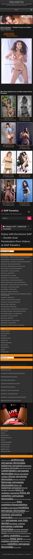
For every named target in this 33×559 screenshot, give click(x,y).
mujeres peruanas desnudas (11, 516)
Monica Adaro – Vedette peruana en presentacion (12, 325)
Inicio (16, 9)
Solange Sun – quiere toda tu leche (9, 393)
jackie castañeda (5, 502)
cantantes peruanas (25, 468)
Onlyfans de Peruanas (6, 342)
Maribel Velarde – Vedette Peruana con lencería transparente (15, 257)
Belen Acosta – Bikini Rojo (7, 318)
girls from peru (17, 499)
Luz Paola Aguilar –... (8, 144)
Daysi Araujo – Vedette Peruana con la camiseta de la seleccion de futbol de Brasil (16, 294)
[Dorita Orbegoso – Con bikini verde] (8, 106)
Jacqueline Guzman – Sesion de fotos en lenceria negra (14, 309)
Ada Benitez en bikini (6, 370)
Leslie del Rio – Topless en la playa (9, 315)
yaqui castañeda (17, 547)
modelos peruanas (9, 508)
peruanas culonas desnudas (12, 528)
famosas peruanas (19, 479)
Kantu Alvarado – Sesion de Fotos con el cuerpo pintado (14, 284)
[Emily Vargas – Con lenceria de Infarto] (8, 190)
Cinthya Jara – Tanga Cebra (7, 273)
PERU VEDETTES (16, 2)
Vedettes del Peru (5, 347)
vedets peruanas (27, 539)
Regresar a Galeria (9, 34)
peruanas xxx (24, 533)
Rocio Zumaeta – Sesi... (24, 174)
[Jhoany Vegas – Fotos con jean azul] (24, 190)
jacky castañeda (13, 502)
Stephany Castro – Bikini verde (8, 304)
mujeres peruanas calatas (17, 512)
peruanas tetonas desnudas (13, 533)
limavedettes (19, 504)
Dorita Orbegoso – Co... (8, 117)
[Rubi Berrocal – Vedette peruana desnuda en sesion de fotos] (8, 162)
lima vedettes (11, 503)
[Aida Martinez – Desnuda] (24, 133)
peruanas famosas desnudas (11, 531)
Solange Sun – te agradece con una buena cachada (13, 397)
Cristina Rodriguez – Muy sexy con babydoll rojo (12, 259)
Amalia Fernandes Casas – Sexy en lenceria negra (13, 282)
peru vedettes (12, 535)
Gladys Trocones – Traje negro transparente (11, 268)
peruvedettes (25, 536)
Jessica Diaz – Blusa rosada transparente (11, 264)
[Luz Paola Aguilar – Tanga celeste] (8, 133)
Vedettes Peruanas (5, 331)
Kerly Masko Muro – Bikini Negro (8, 306)
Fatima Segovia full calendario (8, 387)
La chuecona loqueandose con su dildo (10, 383)
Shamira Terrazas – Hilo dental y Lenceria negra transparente (15, 261)
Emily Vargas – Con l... (8, 202)
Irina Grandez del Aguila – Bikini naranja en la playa (13, 311)
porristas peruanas (5, 539)
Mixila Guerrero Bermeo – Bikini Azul (9, 291)
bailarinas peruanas (11, 465)
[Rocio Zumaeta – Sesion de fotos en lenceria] (24, 162)
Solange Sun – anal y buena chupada (10, 390)
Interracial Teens (5, 351)
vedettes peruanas (10, 541)
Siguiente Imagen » (12, 36)
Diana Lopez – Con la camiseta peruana (10, 302)
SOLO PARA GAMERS (6, 442)
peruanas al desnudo (19, 518)
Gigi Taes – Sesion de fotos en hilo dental (11, 299)
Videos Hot (6, 367)
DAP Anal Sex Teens (6, 338)
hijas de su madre (27, 499)
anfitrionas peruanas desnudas (13, 461)
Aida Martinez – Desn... (24, 145)
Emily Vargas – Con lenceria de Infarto (10, 287)
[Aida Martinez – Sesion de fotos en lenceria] (24, 106)
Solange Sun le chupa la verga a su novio (11, 400)
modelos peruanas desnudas (15, 509)
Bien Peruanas (4, 345)
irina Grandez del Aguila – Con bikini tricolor (11, 313)
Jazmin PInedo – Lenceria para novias (10, 270)
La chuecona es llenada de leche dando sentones (13, 373)
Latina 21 (3, 433)
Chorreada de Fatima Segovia (8, 380)
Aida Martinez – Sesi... (24, 117)
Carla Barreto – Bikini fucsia (7, 297)
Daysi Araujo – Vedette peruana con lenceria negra (13, 266)
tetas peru (16, 538)
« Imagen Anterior (9, 33)
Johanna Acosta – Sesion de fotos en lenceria (12, 280)
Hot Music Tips (4, 340)
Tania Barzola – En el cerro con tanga (10, 277)
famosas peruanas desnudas (12, 484)
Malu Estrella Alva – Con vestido (8, 275)
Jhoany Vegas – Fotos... (24, 202)
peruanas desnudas (20, 530)
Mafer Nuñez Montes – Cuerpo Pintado (10, 320)
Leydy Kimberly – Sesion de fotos (9, 289)
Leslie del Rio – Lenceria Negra (8, 322)
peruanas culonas (17, 524)
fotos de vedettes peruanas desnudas (15, 495)
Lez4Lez (3, 349)
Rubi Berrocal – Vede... (8, 174)
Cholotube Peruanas (7, 119)
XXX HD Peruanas (5, 333)
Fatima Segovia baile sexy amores (9, 376)
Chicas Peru (4, 335)
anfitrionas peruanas (6, 460)
